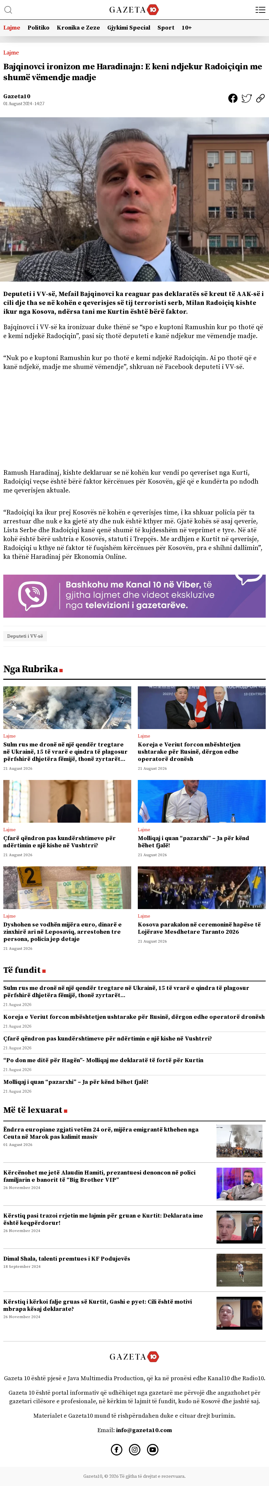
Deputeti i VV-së (25, 636)
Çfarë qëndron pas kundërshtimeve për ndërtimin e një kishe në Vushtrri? (59, 841)
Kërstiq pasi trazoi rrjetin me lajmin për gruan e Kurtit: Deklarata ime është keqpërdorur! (103, 1219)
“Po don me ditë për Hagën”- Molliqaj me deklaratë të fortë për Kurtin (103, 1060)
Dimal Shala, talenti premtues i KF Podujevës (66, 1259)
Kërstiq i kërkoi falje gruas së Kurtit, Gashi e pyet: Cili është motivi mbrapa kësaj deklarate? (97, 1305)
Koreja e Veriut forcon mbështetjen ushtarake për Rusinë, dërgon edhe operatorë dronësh (189, 752)
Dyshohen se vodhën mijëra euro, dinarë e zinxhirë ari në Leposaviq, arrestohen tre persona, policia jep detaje (62, 932)
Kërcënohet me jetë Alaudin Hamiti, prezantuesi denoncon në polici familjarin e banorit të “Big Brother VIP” (99, 1176)
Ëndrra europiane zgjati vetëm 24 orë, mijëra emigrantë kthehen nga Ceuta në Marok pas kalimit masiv (100, 1133)
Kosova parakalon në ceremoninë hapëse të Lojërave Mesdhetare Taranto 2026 (199, 928)
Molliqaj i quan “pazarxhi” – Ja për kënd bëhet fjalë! (193, 841)
